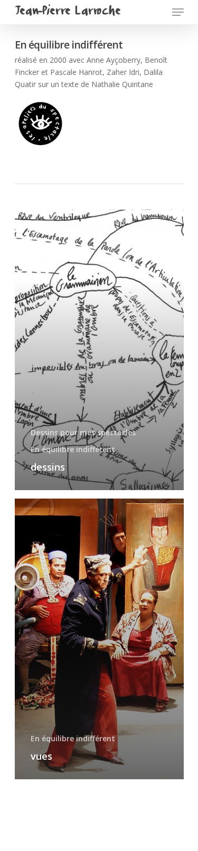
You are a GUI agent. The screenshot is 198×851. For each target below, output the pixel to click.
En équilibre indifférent (73, 449)
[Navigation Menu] (178, 12)
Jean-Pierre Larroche (67, 12)
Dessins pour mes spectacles (83, 432)
